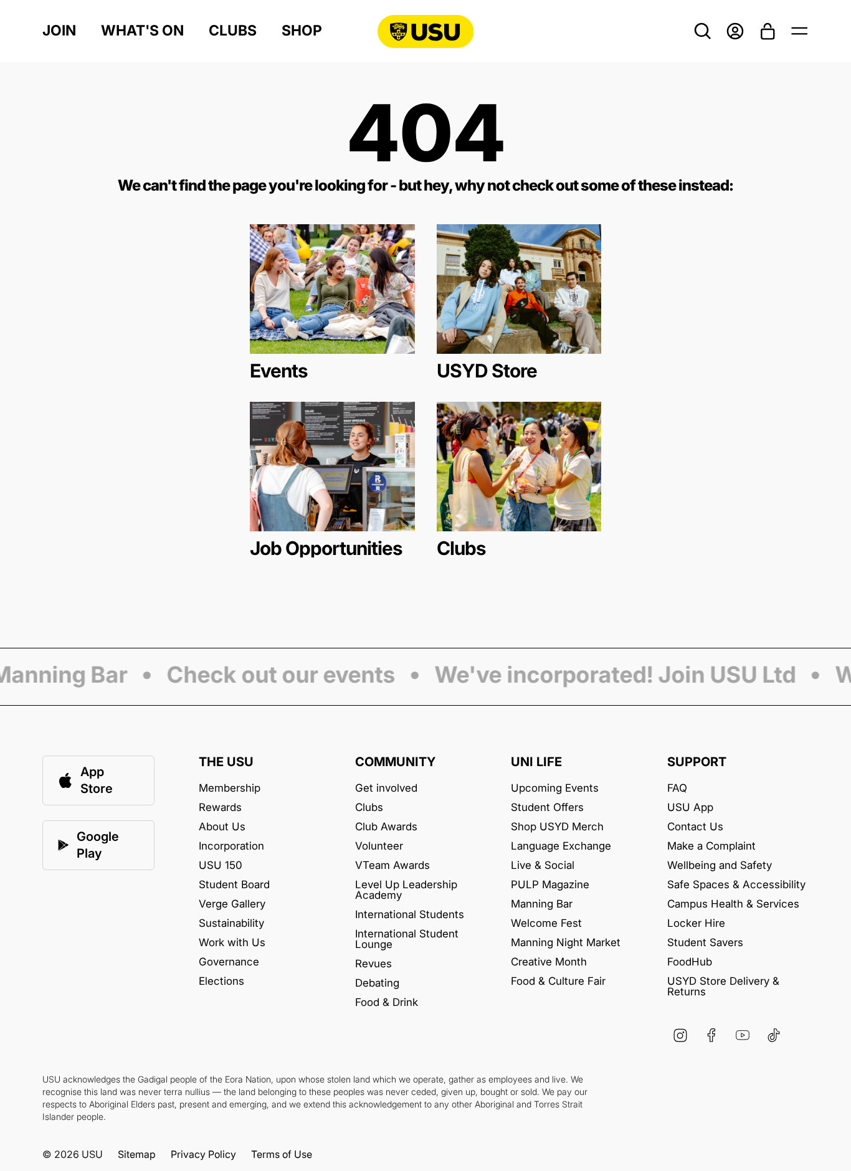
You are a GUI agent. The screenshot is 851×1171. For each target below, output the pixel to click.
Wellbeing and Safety (719, 865)
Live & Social (542, 865)
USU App (690, 807)
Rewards (220, 807)
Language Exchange (561, 846)
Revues (373, 964)
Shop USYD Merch (557, 827)
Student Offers (547, 807)
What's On (142, 30)
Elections (221, 981)
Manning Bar (542, 904)
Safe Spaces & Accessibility (736, 884)
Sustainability (231, 923)
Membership (229, 788)
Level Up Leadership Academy (406, 890)
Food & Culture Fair (558, 981)
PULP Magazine (550, 884)
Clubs (233, 30)
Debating (377, 983)
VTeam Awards (392, 865)
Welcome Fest (546, 923)
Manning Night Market (565, 942)
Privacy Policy (203, 1154)
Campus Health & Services (733, 904)
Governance (229, 962)
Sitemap (137, 1154)
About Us (222, 827)
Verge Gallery (232, 904)
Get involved (386, 788)
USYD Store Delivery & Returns (723, 986)
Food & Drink (386, 1002)
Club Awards (386, 827)
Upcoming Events (555, 788)
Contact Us (695, 827)
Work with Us (232, 942)
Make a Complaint (711, 846)
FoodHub (689, 962)
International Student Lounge (407, 939)
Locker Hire (696, 923)
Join (59, 30)
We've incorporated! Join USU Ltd (606, 675)
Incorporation (231, 846)
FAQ (677, 788)
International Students (409, 914)
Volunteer (379, 846)
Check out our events (272, 675)
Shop (302, 30)
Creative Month (549, 962)
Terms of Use (281, 1154)
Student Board (234, 884)
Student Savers (705, 942)
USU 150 (220, 865)
